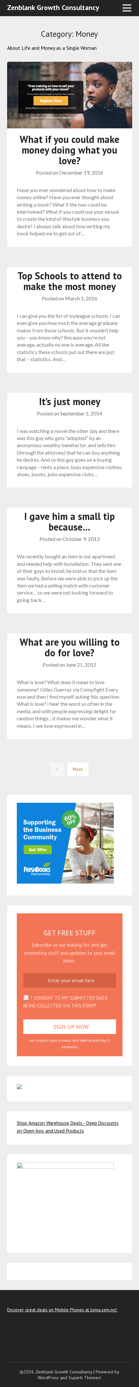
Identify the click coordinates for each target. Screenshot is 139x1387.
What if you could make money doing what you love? (69, 150)
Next (78, 769)
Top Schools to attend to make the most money (69, 281)
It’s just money (69, 401)
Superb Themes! (85, 1378)
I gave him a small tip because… (69, 521)
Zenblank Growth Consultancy (53, 7)
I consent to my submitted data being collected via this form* (65, 1002)
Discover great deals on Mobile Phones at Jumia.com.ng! (62, 1310)
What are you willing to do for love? (70, 647)
